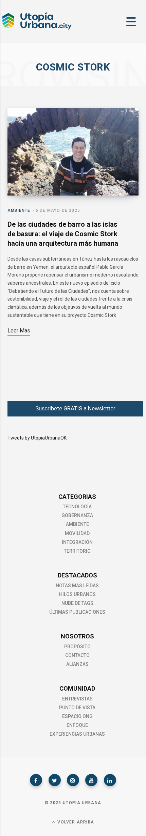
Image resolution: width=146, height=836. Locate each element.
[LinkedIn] (110, 780)
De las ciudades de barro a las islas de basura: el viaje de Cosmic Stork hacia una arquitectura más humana (62, 233)
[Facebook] (36, 780)
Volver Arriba (75, 822)
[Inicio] (36, 29)
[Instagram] (73, 780)
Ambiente (19, 210)
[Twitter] (55, 780)
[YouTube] (91, 780)
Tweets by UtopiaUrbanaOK (37, 438)
